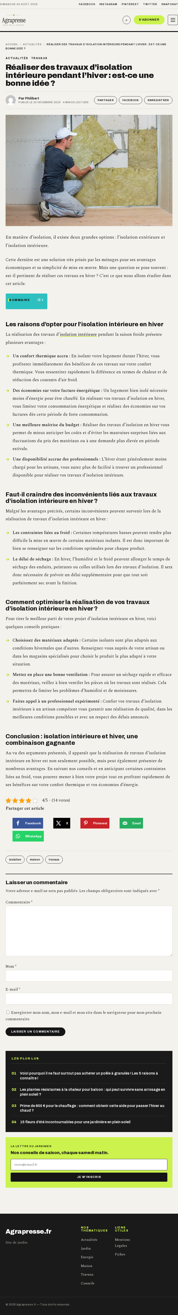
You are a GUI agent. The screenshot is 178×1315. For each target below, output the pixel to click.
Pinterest (130, 4)
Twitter (150, 4)
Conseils (87, 1283)
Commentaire (19, 902)
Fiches (120, 1254)
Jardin (86, 1248)
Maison (86, 1266)
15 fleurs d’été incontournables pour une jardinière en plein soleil (75, 1122)
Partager (106, 100)
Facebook (87, 4)
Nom (11, 966)
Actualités (32, 44)
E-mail (13, 989)
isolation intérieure (78, 334)
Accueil (12, 44)
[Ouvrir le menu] (173, 20)
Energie (87, 1257)
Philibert (32, 98)
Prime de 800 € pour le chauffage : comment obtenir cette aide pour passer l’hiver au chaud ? (92, 1108)
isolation (15, 859)
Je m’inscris (89, 1177)
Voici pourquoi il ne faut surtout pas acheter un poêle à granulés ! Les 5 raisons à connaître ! (89, 1075)
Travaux (39, 58)
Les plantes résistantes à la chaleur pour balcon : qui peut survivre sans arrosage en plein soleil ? (92, 1092)
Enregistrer (158, 100)
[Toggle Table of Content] (37, 300)
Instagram (108, 4)
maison (35, 859)
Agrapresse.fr (28, 1231)
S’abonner (149, 19)
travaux (54, 859)
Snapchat (169, 4)
